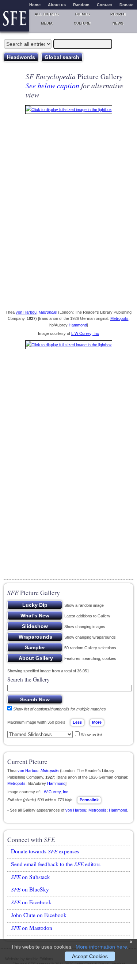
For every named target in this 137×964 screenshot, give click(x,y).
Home (35, 5)
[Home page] (14, 21)
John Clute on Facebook (38, 915)
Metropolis (48, 312)
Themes (82, 14)
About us (57, 5)
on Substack (30, 876)
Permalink (89, 800)
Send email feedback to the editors (55, 864)
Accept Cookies (90, 956)
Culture (82, 23)
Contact (104, 5)
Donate (126, 5)
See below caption (52, 85)
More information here (101, 947)
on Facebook (31, 902)
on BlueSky (30, 889)
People (118, 14)
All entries (47, 14)
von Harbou (26, 312)
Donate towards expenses (45, 851)
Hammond (78, 325)
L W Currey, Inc (85, 333)
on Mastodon (31, 927)
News (118, 23)
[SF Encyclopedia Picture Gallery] (68, 111)
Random (81, 5)
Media (47, 23)
